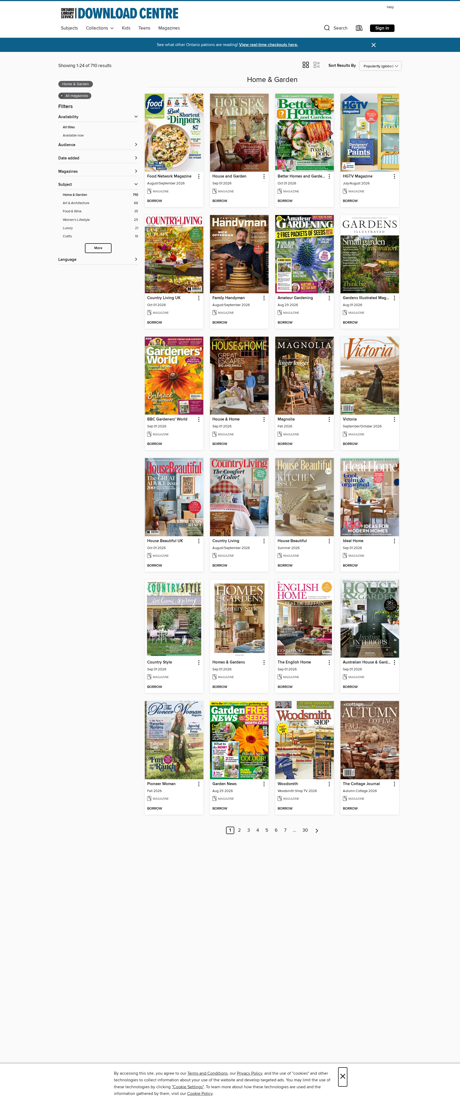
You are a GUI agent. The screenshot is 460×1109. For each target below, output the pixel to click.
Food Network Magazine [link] (169, 176)
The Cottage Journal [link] (361, 784)
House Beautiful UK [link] (165, 541)
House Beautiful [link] (292, 541)
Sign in (382, 28)
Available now (73, 135)
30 (305, 830)
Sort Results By (342, 65)
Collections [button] (98, 28)
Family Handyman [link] (228, 298)
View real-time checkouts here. (268, 45)
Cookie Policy (199, 1093)
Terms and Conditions (207, 1073)
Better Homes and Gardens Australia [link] (302, 176)
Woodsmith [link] (288, 784)
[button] (335, 29)
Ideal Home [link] (353, 541)
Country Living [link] (225, 541)
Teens (144, 28)
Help (390, 7)
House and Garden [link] (229, 176)
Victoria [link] (350, 419)
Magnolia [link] (286, 419)
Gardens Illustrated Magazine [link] (367, 298)
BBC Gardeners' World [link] (167, 419)
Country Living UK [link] (163, 298)
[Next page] (317, 830)
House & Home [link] (226, 419)
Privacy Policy (249, 1073)
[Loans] (359, 29)
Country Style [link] (159, 662)
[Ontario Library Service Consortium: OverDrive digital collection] (119, 13)
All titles (69, 127)
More (98, 248)
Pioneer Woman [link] (161, 784)
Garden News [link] (224, 784)
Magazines (169, 28)
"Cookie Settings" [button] (188, 1087)
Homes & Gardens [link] (228, 662)
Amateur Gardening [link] (295, 298)
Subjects (69, 28)
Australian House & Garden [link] (367, 662)
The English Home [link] (294, 662)
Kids (126, 28)
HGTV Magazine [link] (357, 176)
